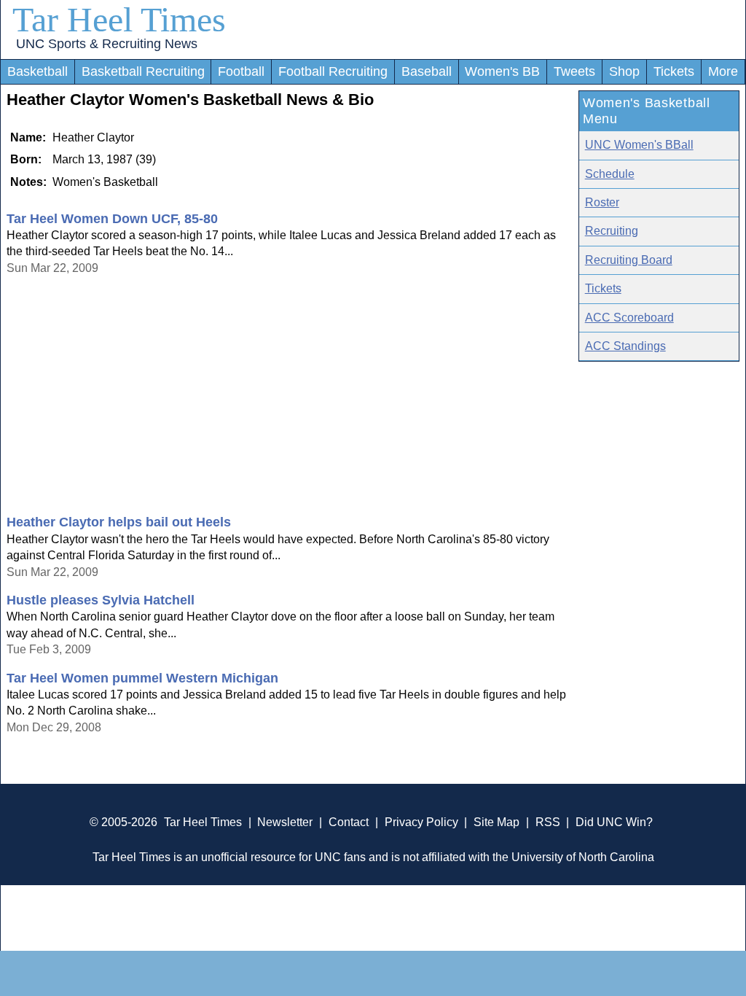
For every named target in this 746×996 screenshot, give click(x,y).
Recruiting (611, 231)
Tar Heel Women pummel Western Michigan (142, 678)
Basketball (37, 71)
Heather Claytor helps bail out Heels (119, 522)
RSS (547, 822)
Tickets (673, 71)
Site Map (496, 822)
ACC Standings (625, 346)
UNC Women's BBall (639, 145)
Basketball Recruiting (143, 71)
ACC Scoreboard (629, 317)
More (723, 71)
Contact (349, 822)
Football (241, 71)
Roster (602, 202)
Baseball (426, 71)
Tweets (574, 71)
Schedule (610, 174)
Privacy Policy (421, 822)
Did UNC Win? (614, 822)
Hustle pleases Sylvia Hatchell (101, 600)
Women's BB (502, 71)
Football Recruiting (333, 71)
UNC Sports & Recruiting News (106, 43)
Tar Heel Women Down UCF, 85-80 (112, 218)
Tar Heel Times (119, 19)
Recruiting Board (628, 260)
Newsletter (285, 822)
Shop (624, 71)
